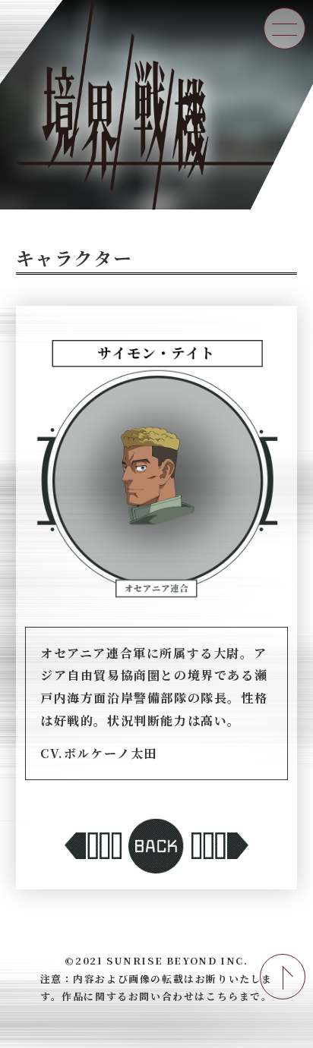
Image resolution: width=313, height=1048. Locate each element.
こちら (222, 997)
